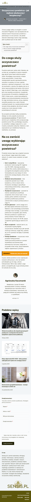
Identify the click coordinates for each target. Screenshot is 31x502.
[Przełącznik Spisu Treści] (26, 44)
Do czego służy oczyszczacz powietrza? (14, 46)
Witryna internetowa (8, 416)
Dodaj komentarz (8, 421)
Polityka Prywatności (23, 495)
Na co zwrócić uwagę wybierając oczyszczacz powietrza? (12, 49)
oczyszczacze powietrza (9, 118)
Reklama (27, 497)
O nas (27, 493)
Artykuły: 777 (15, 298)
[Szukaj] (28, 2)
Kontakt (27, 499)
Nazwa (5, 406)
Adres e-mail (7, 411)
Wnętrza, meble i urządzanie (15, 20)
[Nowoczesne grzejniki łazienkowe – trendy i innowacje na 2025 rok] (15, 374)
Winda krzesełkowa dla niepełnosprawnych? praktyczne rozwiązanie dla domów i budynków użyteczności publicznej (15, 332)
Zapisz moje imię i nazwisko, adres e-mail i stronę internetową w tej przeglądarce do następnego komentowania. (14, 437)
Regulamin (20, 497)
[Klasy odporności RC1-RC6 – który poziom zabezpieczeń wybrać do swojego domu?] (15, 348)
